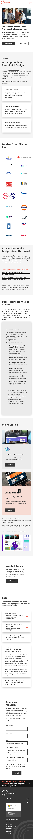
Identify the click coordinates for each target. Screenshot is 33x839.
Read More (10, 465)
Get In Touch (12, 581)
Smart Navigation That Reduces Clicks (14, 277)
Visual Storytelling (8, 275)
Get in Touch (23, 44)
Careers (8, 822)
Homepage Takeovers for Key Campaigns (15, 270)
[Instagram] (27, 798)
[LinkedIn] (27, 802)
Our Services (11, 782)
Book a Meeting (8, 44)
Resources (9, 824)
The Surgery (22, 531)
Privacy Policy (11, 827)
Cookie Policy (10, 829)
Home (4, 782)
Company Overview (12, 820)
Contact (9, 833)
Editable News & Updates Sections (12, 272)
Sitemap (8, 831)
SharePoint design (14, 70)
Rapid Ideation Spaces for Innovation (13, 280)
